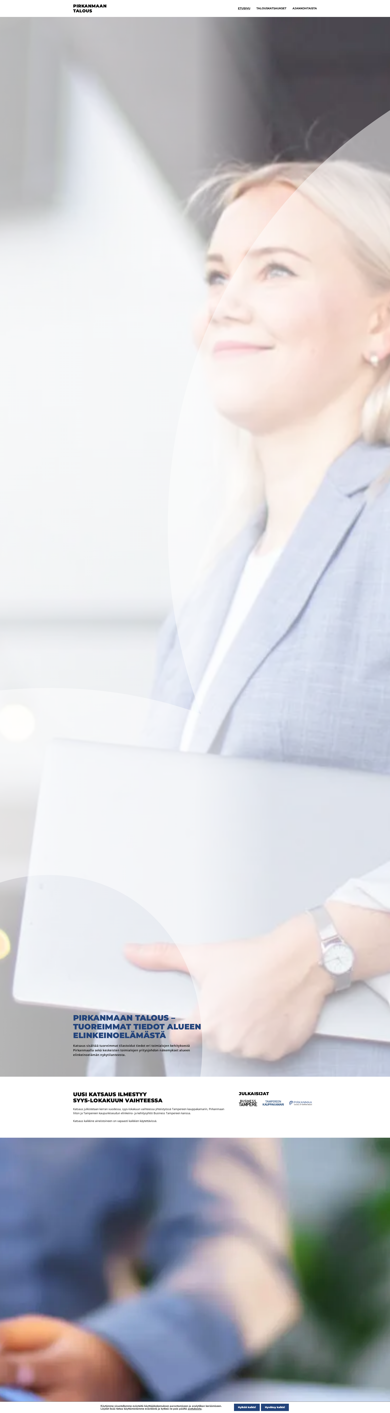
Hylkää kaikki (247, 1407)
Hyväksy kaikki (275, 1407)
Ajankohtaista (304, 8)
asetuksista (195, 1408)
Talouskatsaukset (271, 8)
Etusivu (244, 8)
